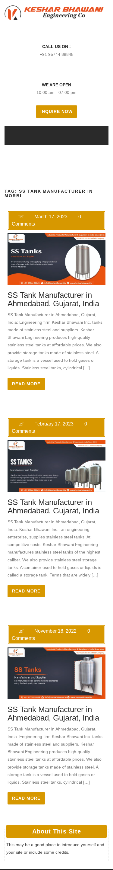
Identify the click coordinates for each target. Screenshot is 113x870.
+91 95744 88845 (57, 54)
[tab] (48, 135)
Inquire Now (56, 111)
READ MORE (26, 384)
